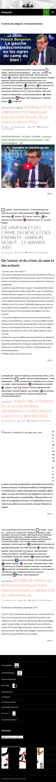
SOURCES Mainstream (31, 95)
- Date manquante (20, 210)
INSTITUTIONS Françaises (26, 83)
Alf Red (32, 127)
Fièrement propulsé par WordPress (13, 779)
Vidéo (6, 127)
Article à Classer (9, 213)
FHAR (14, 388)
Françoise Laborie (21, 557)
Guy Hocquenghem (43, 560)
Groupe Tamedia (19, 391)
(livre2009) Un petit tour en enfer (29, 70)
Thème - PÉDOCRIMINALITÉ (30, 98)
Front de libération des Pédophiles (26, 81)
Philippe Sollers (8, 572)
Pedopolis (6, 12)
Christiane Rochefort (41, 539)
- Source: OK (45, 73)
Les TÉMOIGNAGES (8, 702)
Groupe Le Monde (26, 560)
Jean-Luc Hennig (45, 83)
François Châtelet (9, 554)
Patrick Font (18, 91)
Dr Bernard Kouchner (42, 384)
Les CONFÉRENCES (8, 679)
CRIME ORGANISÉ (26, 75)
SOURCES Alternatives (11, 95)
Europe (15, 78)
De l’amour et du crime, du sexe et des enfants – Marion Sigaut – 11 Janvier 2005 (26, 237)
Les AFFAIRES (17, 85)
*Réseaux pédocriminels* (19, 73)
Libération (28, 88)
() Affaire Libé (7, 70)
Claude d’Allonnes (9, 541)
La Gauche (6, 85)
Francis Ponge (40, 551)
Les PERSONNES (15, 220)
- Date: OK (35, 73)
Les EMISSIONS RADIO (9, 707)
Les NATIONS (45, 85)
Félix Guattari (15, 551)
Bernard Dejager (35, 535)
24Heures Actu (39, 381)
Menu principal (52, 12)
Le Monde (35, 566)
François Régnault (27, 554)
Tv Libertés (17, 101)
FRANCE (26, 78)
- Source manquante (38, 210)
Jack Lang (27, 564)
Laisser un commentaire (38, 253)
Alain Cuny (21, 533)
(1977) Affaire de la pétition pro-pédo (31, 376)
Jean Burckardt (40, 564)
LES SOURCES (17, 88)
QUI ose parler (34, 91)
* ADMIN (8, 210)
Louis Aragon (47, 569)
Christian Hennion (9, 75)
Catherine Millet (30, 537)
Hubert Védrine (12, 564)
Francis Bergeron (38, 78)
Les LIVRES (31, 85)
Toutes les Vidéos (9, 720)
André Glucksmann (36, 533)
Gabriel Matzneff (42, 557)
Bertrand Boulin (14, 537)
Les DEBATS (5, 697)
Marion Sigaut (33, 220)
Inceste (36, 216)
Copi (21, 541)
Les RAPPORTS (7, 692)
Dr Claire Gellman (28, 548)
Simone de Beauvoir (26, 572)
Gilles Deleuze (7, 560)
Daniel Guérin (30, 541)
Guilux (22, 421)
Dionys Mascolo (19, 544)
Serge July (46, 91)
